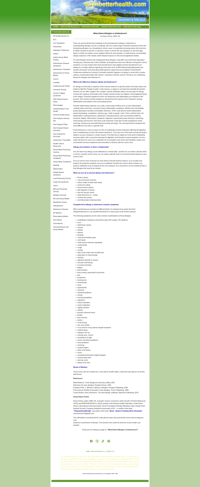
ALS (54, 39)
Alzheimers (57, 47)
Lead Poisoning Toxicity (62, 178)
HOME (55, 27)
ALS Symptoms (59, 43)
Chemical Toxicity (59, 89)
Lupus (55, 185)
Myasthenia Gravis (60, 202)
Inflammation (58, 169)
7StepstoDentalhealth (82, 411)
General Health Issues (61, 115)
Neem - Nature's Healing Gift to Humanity (126, 411)
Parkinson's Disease (60, 209)
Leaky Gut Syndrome (61, 182)
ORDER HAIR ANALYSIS (111, 27)
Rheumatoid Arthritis (60, 216)
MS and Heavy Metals (61, 199)
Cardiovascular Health (61, 86)
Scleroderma (58, 223)
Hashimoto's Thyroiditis (61, 140)
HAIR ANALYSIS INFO (90, 27)
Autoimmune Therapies (61, 69)
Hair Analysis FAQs (60, 124)
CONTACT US (110, 451)
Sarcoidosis (57, 220)
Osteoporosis (58, 206)
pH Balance (57, 213)
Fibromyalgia (58, 105)
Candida (56, 82)
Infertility (56, 165)
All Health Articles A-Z (61, 36)
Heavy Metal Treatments (62, 162)
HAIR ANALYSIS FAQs (132, 27)
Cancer (56, 79)
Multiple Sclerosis (59, 195)
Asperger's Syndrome (61, 50)
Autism (55, 54)
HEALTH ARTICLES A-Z (70, 27)
